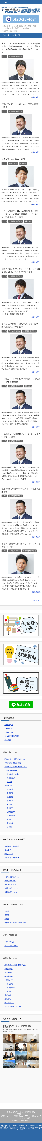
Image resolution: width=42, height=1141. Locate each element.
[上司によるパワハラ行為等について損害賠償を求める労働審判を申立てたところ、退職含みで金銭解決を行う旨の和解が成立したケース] (21, 78)
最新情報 (7, 999)
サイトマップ (9, 1003)
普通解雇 (10, 793)
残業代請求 (28, 221)
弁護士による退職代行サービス (15, 767)
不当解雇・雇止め (14, 331)
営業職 (6, 911)
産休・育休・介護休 (11, 857)
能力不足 (7, 850)
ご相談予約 (8, 732)
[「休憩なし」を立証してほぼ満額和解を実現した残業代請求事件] (21, 408)
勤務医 (6, 919)
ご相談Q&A (8, 725)
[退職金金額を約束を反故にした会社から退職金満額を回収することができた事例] (21, 298)
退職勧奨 (23, 163)
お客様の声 (8, 980)
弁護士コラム (13, 163)
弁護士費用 (8, 976)
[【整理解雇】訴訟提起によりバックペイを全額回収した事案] (21, 463)
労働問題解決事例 (11, 770)
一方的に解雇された (11, 877)
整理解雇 (10, 797)
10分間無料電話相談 (11, 736)
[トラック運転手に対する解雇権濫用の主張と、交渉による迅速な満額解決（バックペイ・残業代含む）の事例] (21, 243)
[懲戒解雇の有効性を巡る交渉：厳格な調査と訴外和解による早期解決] (21, 353)
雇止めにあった (10, 884)
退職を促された (10, 881)
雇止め (9, 804)
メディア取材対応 (11, 946)
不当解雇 (10, 789)
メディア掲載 (9, 942)
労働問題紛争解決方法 (12, 763)
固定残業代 (11, 816)
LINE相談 (7, 740)
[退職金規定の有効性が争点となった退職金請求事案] (21, 518)
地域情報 (7, 995)
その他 (4, 56)
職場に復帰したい (11, 888)
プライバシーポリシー (12, 1006)
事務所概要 (8, 969)
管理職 (6, 915)
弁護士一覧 (8, 972)
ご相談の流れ (9, 728)
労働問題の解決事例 (15, 56)
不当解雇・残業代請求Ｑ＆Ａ (15, 759)
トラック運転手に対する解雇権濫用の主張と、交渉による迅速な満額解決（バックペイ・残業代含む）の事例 (20, 214)
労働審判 (10, 808)
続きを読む (36, 97)
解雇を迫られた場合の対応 (13, 159)
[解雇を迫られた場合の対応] (21, 185)
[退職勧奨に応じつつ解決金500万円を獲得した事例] (21, 133)
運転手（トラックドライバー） (15, 923)
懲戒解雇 (10, 800)
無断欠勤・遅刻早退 (11, 846)
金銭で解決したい (11, 892)
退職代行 (10, 819)
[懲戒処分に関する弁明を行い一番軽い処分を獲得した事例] (21, 573)
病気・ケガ (8, 854)
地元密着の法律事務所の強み (15, 965)
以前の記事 (35, 600)
